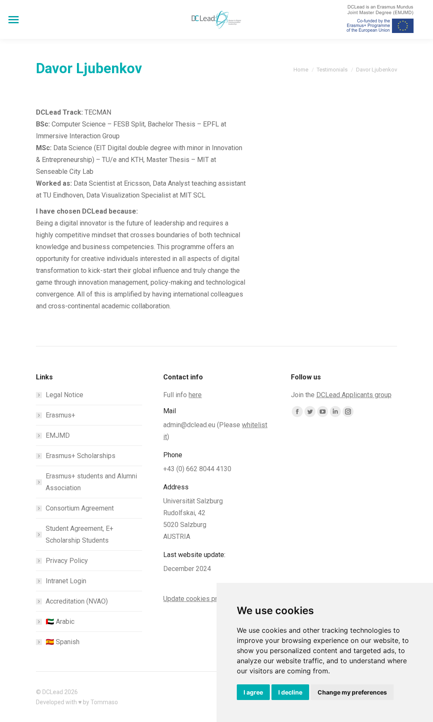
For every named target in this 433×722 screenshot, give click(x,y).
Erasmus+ (60, 415)
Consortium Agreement (80, 508)
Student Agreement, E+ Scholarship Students (79, 534)
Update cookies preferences (205, 599)
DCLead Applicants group (354, 395)
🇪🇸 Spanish (62, 642)
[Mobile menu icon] (13, 20)
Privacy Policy (67, 561)
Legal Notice (64, 395)
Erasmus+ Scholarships (80, 456)
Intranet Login (66, 581)
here (195, 395)
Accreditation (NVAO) (77, 601)
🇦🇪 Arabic (60, 622)
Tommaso (104, 702)
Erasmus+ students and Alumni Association (91, 482)
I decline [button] (290, 692)
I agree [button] (253, 692)
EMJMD (58, 435)
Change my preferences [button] (352, 692)
